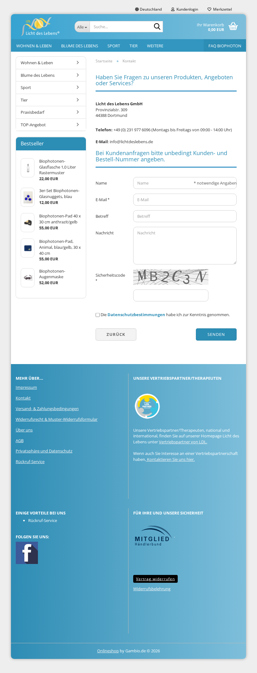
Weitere (155, 46)
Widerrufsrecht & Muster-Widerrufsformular (56, 419)
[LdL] (40, 26)
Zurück (116, 334)
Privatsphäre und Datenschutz (44, 451)
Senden (216, 334)
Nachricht (105, 233)
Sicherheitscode (110, 275)
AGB (20, 440)
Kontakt (23, 398)
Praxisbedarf (32, 112)
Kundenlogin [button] (186, 9)
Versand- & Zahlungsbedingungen (47, 408)
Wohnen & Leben (34, 46)
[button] (148, 9)
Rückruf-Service (30, 461)
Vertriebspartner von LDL (182, 442)
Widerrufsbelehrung (151, 589)
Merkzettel (221, 9)
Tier (133, 46)
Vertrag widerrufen (155, 579)
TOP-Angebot (33, 125)
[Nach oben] (239, 663)
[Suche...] (157, 27)
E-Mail (102, 199)
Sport (114, 46)
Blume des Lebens (79, 46)
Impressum (26, 387)
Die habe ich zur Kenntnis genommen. (165, 314)
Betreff (102, 216)
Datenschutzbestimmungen (136, 314)
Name (101, 183)
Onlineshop (108, 651)
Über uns (24, 430)
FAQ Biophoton (224, 46)
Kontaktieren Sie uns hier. (170, 459)
